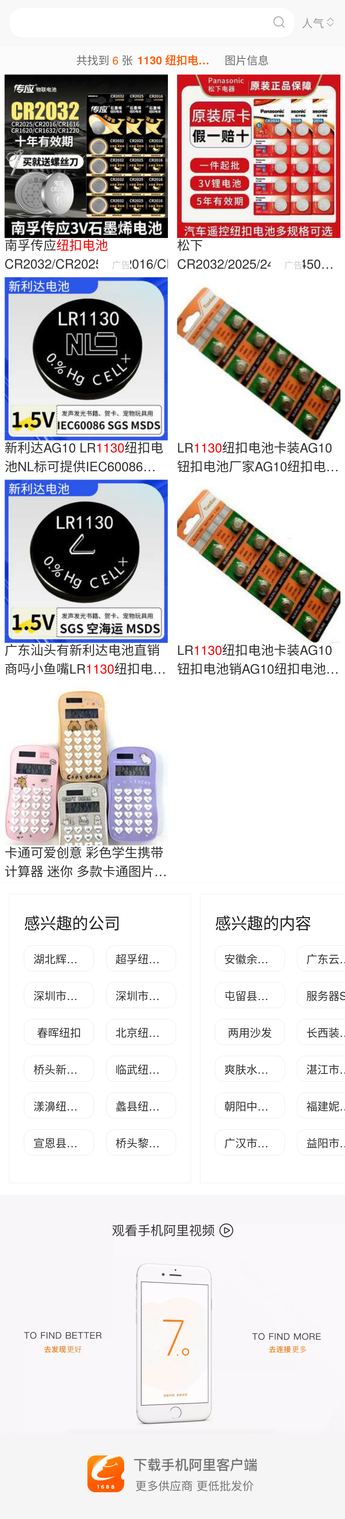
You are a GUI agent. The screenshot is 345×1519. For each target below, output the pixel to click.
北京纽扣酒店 (148, 1032)
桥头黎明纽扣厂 (154, 1142)
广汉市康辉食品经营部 (279, 1142)
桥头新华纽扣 (66, 1069)
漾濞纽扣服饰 (66, 1106)
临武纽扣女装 (148, 1069)
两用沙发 (250, 1032)
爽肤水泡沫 (252, 1069)
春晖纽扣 (59, 1032)
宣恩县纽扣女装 (72, 1142)
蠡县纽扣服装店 (154, 1106)
